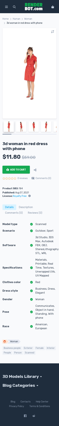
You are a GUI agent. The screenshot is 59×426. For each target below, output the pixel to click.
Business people (12, 348)
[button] (6, 7)
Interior (51, 348)
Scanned (29, 352)
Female (40, 348)
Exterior (28, 348)
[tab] (9, 207)
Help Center (42, 401)
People (7, 352)
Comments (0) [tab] (14, 212)
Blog (13, 401)
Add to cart (18, 169)
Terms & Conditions (39, 406)
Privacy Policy (16, 406)
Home (5, 18)
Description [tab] (26, 207)
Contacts (25, 401)
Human (16, 18)
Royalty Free (19, 196)
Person (18, 352)
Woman (28, 18)
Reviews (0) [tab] (35, 212)
